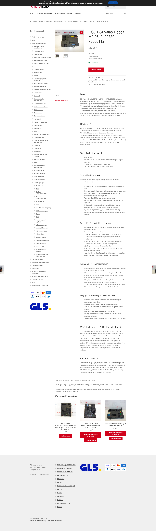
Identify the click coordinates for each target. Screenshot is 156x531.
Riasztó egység (41, 243)
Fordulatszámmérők (40, 104)
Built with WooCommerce (54, 521)
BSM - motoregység (42, 211)
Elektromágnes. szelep (41, 83)
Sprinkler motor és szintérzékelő (39, 166)
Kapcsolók (37, 128)
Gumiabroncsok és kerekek (40, 262)
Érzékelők (37, 96)
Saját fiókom (61, 496)
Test (33, 282)
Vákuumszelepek (39, 176)
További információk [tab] (61, 101)
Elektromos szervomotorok (42, 90)
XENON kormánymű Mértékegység (42, 255)
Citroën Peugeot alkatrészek (66, 465)
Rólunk (59, 493)
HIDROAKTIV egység (40, 122)
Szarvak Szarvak (39, 170)
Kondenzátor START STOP (42, 134)
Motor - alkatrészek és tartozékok (39, 272)
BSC (37, 205)
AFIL (37, 189)
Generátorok (38, 113)
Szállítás (78, 13)
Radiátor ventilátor (40, 159)
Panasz (59, 482)
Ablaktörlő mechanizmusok (42, 57)
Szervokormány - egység (41, 250)
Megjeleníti (37, 151)
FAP (37, 217)
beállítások (42, 3)
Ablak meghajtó (39, 51)
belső (33, 40)
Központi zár (40, 234)
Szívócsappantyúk (39, 173)
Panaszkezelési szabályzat (66, 486)
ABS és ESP (39, 186)
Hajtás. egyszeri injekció (41, 221)
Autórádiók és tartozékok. (42, 63)
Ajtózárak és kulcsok (40, 60)
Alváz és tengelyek (38, 37)
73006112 (96, 84)
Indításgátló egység (42, 228)
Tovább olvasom (90, 440)
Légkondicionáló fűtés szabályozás (41, 141)
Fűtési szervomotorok (40, 107)
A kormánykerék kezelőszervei (39, 47)
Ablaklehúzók (38, 54)
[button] (81, 32)
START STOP (40, 246)
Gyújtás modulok (39, 116)
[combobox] (115, 7)
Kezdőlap (34, 21)
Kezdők (36, 131)
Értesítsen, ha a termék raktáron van (91, 435)
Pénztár (59, 489)
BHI (35, 66)
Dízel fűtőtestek (39, 69)
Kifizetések (60, 479)
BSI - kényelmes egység (71, 21)
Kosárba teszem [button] (65, 436)
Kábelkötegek (38, 125)
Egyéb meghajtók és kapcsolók (40, 79)
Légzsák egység (41, 237)
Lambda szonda (39, 137)
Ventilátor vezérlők (39, 180)
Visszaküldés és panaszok (63, 13)
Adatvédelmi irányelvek (64, 468)
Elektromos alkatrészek (45, 21)
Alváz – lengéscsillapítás (41, 193)
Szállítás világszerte (63, 503)
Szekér (59, 507)
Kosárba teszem (95, 70)
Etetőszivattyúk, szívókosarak (39, 99)
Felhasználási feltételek (44, 13)
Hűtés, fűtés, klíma (38, 265)
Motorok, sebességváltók (40, 276)
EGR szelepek (38, 72)
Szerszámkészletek (38, 279)
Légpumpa (37, 148)
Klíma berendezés (41, 231)
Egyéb (36, 75)
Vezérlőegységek (58, 21)
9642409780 (103, 84)
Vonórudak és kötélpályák (40, 285)
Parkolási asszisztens (42, 240)
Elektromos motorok (40, 86)
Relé (35, 162)
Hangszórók (37, 119)
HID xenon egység (41, 225)
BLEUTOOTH (40, 201)
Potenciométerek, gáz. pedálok (41, 155)
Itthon (31, 13)
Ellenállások (38, 93)
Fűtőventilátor (38, 110)
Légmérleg (37, 145)
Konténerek (35, 268)
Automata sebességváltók (41, 197)
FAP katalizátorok (37, 259)
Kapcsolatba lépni (63, 475)
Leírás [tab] (57, 95)
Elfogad (113, 3)
